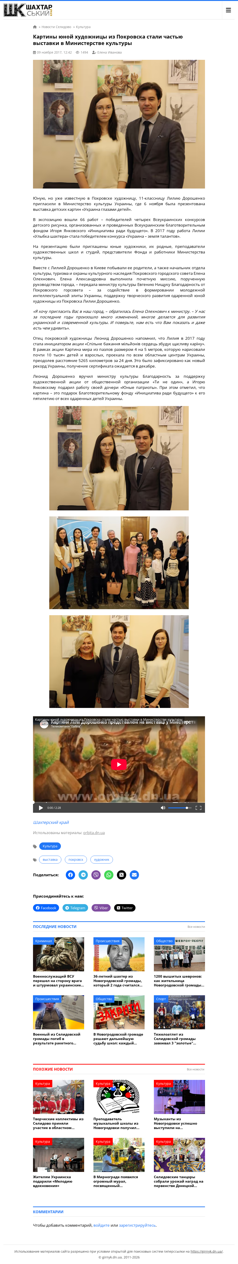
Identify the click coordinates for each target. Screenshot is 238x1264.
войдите (101, 1225)
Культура (50, 846)
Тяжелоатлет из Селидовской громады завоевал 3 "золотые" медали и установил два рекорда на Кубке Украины (179, 1038)
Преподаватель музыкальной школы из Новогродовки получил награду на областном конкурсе (115, 1123)
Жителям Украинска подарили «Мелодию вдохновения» (52, 1181)
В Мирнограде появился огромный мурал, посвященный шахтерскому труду (115, 1181)
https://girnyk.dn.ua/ (207, 1251)
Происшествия (107, 941)
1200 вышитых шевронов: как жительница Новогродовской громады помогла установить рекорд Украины (178, 980)
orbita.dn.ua (94, 832)
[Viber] (96, 875)
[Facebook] (70, 875)
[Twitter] (121, 875)
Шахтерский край (51, 822)
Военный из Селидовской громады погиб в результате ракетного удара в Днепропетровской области (58, 1038)
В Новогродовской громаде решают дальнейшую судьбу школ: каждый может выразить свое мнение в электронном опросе (118, 1038)
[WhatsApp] (108, 875)
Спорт (161, 999)
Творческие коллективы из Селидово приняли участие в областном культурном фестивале (58, 1123)
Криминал (43, 941)
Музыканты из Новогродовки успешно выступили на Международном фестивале (175, 1123)
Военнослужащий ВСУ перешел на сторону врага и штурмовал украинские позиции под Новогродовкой (57, 980)
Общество (164, 941)
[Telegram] (83, 875)
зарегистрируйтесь (137, 1225)
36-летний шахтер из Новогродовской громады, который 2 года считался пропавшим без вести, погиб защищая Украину (117, 980)
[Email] (134, 875)
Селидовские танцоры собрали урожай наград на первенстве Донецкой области (178, 1181)
